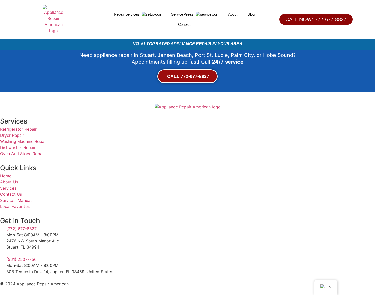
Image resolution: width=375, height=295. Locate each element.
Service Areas (182, 14)
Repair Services (126, 14)
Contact (184, 24)
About (232, 14)
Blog (250, 14)
